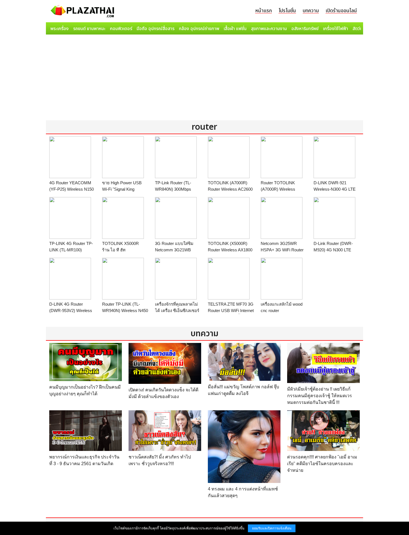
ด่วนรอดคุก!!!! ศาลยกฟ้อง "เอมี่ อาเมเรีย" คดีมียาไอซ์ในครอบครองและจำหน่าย (322, 464)
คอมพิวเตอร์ (121, 28)
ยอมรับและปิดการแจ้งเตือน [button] (271, 528)
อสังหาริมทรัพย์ (305, 28)
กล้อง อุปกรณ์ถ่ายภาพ (199, 28)
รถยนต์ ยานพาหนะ (89, 28)
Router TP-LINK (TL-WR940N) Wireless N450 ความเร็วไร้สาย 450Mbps (125, 310)
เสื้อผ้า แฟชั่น (235, 28)
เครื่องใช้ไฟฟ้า (335, 28)
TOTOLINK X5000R (120, 243)
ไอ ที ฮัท (117, 249)
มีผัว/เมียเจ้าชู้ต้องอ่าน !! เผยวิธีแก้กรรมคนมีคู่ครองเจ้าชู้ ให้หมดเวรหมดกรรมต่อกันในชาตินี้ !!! (319, 396)
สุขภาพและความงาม (269, 28)
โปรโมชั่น (287, 10)
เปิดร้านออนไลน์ (341, 10)
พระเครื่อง (59, 28)
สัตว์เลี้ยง (361, 28)
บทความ (311, 10)
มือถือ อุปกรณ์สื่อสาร (155, 28)
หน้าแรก (263, 10)
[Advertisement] (204, 78)
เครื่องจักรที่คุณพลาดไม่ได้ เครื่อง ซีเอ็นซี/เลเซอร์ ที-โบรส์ (177, 310)
